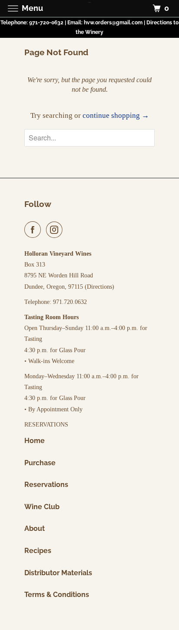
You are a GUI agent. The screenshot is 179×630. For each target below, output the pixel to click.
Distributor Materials (58, 573)
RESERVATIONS (46, 424)
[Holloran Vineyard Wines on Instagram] (56, 229)
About (34, 528)
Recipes (37, 551)
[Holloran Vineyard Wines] (89, 8)
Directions (99, 286)
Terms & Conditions (56, 594)
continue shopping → (116, 115)
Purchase (40, 463)
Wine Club (42, 507)
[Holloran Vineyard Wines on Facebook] (34, 229)
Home (34, 441)
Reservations (46, 484)
